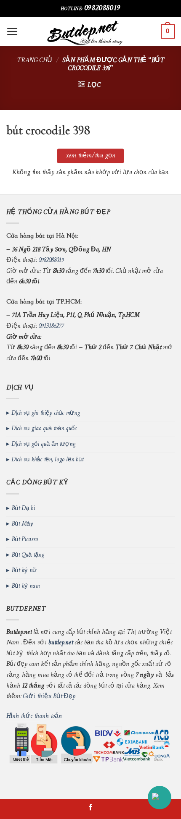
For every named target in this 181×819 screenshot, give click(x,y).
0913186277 (51, 326)
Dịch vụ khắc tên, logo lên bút (47, 459)
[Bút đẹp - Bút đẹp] (90, 31)
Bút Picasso (24, 539)
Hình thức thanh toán (34, 716)
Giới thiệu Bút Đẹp (49, 697)
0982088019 (102, 8)
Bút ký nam (25, 586)
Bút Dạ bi (23, 508)
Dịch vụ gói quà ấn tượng (43, 444)
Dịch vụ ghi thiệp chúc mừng (45, 413)
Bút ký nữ (24, 570)
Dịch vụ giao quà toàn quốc (44, 428)
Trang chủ (34, 61)
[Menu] (12, 31)
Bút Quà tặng (27, 555)
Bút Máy (22, 524)
